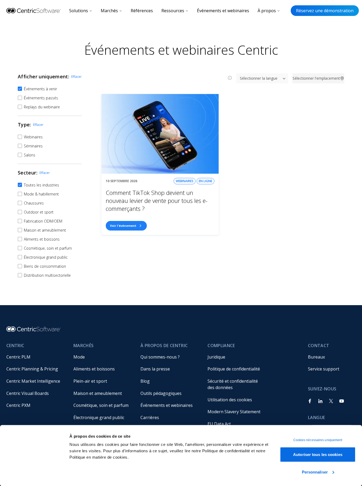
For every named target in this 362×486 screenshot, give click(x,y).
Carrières (149, 417)
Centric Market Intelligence (33, 381)
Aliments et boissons (94, 369)
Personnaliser (315, 472)
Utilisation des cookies (230, 400)
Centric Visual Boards (27, 393)
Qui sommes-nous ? (160, 357)
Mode (79, 357)
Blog (145, 381)
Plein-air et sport (90, 381)
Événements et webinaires (223, 11)
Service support (323, 369)
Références (142, 11)
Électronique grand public (98, 417)
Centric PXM (18, 405)
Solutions (78, 11)
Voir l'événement (123, 226)
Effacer (76, 76)
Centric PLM (18, 357)
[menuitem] (35, 357)
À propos (267, 11)
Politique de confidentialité (234, 369)
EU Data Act (219, 424)
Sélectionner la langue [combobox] (258, 78)
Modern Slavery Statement (234, 412)
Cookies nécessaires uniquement (317, 440)
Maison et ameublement (97, 393)
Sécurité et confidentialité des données (233, 384)
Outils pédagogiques (161, 393)
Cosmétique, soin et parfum (101, 405)
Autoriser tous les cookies (317, 454)
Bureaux (316, 357)
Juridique (216, 357)
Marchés (109, 11)
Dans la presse (155, 369)
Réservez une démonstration (325, 11)
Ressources (172, 11)
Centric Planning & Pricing (32, 369)
